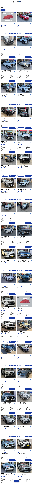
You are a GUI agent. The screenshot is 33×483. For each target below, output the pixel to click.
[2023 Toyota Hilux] (24, 159)
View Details (4, 33)
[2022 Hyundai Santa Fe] (8, 88)
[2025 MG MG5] (8, 17)
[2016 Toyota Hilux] (8, 373)
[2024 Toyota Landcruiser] (8, 396)
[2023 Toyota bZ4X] (8, 135)
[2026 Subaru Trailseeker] (8, 349)
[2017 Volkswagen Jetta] (24, 467)
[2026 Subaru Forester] (24, 301)
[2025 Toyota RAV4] (24, 444)
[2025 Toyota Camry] (8, 230)
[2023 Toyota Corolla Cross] (8, 301)
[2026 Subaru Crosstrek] (24, 325)
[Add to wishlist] (14, 23)
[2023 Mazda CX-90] (24, 230)
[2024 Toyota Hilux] (24, 41)
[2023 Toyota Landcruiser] (8, 112)
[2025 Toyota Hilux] (24, 64)
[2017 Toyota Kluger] (8, 159)
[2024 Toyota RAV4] (8, 254)
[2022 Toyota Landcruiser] (8, 64)
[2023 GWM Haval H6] (8, 183)
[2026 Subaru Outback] (24, 278)
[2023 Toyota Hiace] (24, 135)
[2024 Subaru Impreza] (24, 17)
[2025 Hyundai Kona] (24, 420)
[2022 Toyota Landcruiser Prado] (8, 467)
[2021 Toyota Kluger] (8, 444)
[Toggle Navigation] (31, 5)
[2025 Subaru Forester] (8, 41)
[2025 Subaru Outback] (24, 207)
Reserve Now (12, 33)
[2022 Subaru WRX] (8, 278)
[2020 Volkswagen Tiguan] (24, 254)
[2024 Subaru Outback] (24, 112)
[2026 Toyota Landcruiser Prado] (24, 373)
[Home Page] (16, 2)
